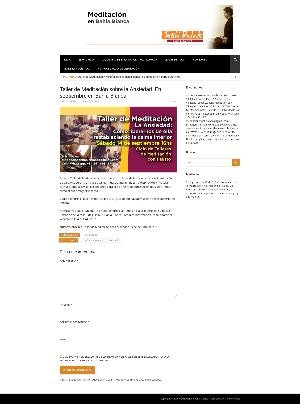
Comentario (69, 261)
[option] (158, 77)
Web (62, 339)
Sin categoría (90, 234)
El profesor (87, 59)
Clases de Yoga (175, 59)
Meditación (114, 240)
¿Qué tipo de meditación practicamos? (130, 59)
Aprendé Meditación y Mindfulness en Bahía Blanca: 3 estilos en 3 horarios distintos (129, 76)
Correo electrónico (74, 322)
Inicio (67, 59)
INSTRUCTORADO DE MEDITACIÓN (118, 68)
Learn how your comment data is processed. (134, 379)
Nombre (66, 305)
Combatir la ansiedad (93, 240)
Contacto (200, 59)
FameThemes (233, 398)
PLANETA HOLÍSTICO (76, 68)
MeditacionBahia (68, 101)
